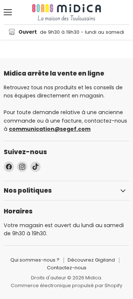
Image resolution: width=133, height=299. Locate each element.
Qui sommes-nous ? (34, 259)
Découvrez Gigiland (91, 259)
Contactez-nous (66, 267)
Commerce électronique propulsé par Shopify (66, 285)
